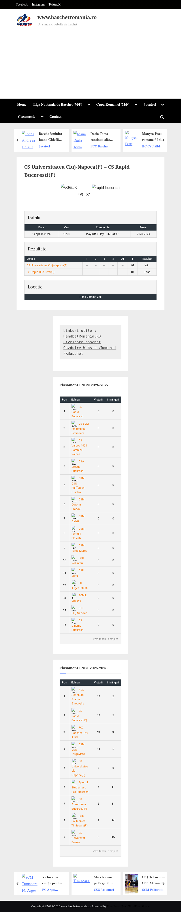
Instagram (38, 4)
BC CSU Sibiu (152, 146)
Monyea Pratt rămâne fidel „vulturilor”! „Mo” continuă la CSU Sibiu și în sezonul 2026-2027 (154, 137)
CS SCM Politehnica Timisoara (80, 428)
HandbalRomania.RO (82, 336)
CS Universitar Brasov (78, 837)
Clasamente (26, 116)
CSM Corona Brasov (78, 504)
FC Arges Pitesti (48, 889)
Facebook (22, 4)
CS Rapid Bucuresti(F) (41, 272)
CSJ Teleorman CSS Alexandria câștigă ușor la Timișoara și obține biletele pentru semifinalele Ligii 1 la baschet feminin (154, 880)
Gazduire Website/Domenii (89, 348)
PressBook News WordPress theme (128, 906)
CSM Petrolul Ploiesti (78, 533)
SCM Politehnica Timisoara (153, 889)
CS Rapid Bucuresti (77, 411)
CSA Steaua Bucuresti (78, 466)
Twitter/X (54, 4)
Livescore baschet (82, 342)
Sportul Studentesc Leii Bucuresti (80, 787)
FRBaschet (73, 353)
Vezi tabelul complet (105, 639)
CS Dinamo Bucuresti (77, 625)
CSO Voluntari (104, 889)
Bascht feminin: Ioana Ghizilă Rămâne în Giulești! (50, 137)
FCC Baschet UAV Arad (99, 146)
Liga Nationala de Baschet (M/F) (57, 104)
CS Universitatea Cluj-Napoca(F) (47, 265)
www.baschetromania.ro (67, 17)
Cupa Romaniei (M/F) (112, 104)
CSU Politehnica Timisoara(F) (80, 820)
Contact (55, 116)
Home (21, 104)
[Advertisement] (90, 61)
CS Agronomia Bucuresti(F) (79, 804)
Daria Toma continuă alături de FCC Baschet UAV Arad (102, 137)
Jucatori (150, 104)
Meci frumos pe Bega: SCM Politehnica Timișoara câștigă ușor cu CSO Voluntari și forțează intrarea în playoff (104, 880)
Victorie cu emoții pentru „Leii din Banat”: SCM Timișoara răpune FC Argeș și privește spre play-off (52, 880)
